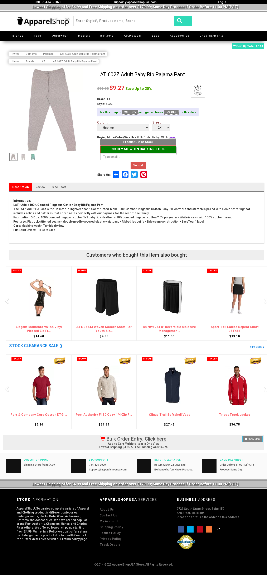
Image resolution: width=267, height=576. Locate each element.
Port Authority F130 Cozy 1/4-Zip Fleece (104, 415)
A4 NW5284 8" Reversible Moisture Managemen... (169, 329)
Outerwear (60, 35)
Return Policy (110, 533)
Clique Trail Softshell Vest (169, 415)
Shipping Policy (111, 527)
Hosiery (84, 35)
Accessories (179, 35)
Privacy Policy (111, 538)
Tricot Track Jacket (234, 415)
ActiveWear (133, 35)
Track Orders (110, 544)
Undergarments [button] (212, 35)
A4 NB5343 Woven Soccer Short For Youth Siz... (104, 329)
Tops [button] (38, 35)
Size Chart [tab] (59, 187)
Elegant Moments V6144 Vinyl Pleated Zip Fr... (39, 329)
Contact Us (108, 515)
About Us (107, 509)
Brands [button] (18, 35)
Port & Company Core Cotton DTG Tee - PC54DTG (38, 415)
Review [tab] (40, 187)
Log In (221, 2)
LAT (109, 99)
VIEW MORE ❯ (257, 347)
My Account (109, 521)
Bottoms (107, 35)
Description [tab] (20, 187)
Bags (156, 35)
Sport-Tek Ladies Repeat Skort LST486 (235, 329)
